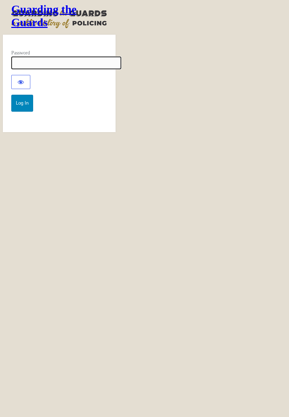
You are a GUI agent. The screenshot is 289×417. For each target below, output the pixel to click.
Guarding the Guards (43, 16)
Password (20, 52)
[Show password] (20, 82)
